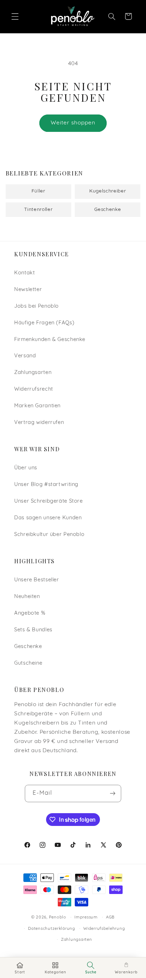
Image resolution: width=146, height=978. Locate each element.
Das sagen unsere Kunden (48, 518)
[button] (15, 16)
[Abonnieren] (113, 793)
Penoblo (57, 917)
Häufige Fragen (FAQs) (44, 323)
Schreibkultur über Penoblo (49, 534)
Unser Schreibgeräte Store (48, 501)
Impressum (86, 917)
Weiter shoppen (73, 123)
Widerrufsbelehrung (104, 929)
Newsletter (28, 289)
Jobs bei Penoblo (36, 306)
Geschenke (28, 646)
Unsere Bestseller (36, 580)
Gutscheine (28, 663)
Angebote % (29, 613)
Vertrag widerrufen (39, 422)
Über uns (25, 468)
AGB (110, 917)
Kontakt (24, 273)
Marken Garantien (37, 406)
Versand (25, 356)
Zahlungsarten (32, 372)
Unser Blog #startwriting (46, 484)
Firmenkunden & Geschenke (49, 339)
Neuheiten (27, 596)
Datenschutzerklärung (51, 929)
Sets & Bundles (33, 630)
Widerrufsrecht (33, 389)
